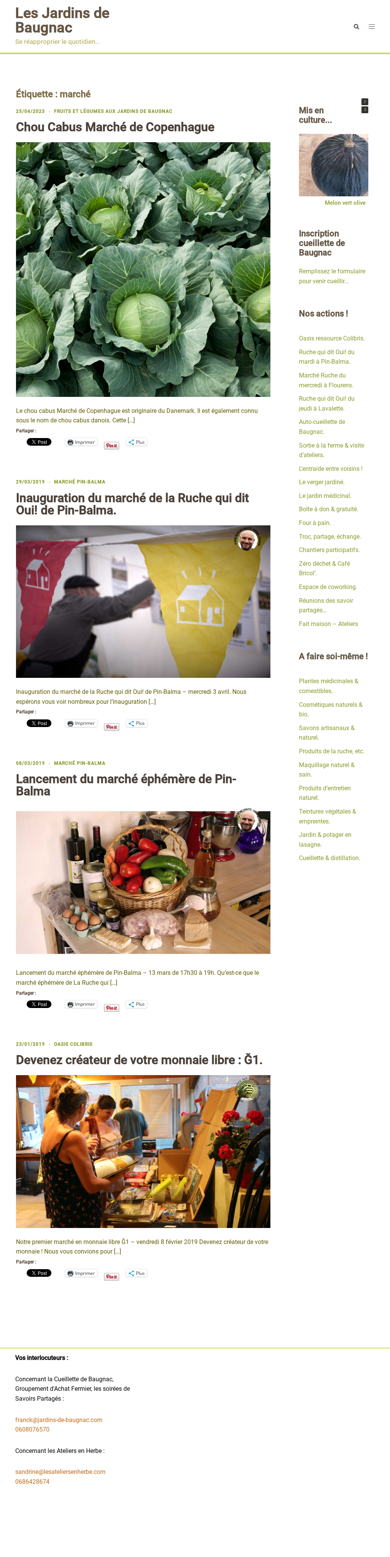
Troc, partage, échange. (330, 536)
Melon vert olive (345, 202)
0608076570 (32, 1429)
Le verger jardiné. (322, 482)
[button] (364, 101)
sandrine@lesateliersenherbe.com (60, 1471)
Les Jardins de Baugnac (62, 20)
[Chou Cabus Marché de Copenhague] (143, 269)
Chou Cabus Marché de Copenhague (115, 127)
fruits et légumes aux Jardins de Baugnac (113, 111)
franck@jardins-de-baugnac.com (58, 1420)
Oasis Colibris (73, 1044)
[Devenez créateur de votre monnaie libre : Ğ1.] (143, 1151)
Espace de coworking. (328, 587)
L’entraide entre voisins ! (331, 468)
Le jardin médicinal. (325, 495)
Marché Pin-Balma (79, 482)
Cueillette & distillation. (329, 858)
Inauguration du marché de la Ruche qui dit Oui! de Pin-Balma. (132, 504)
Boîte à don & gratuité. (328, 509)
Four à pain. (315, 522)
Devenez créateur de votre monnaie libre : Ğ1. (139, 1060)
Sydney (179, 1544)
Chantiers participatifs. (329, 550)
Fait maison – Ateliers (328, 624)
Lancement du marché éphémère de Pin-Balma (126, 785)
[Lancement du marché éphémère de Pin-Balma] (143, 882)
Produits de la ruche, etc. (331, 751)
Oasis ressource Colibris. (332, 338)
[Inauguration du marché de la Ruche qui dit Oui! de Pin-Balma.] (143, 601)
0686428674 (32, 1481)
